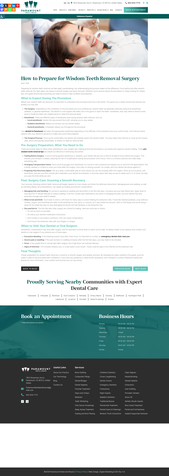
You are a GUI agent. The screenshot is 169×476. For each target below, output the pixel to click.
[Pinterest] (18, 6)
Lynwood (71, 299)
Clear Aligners (130, 372)
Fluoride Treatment (82, 389)
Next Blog (140, 269)
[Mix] (6, 10)
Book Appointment (136, 10)
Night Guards (105, 393)
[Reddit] (10, 6)
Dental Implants (131, 381)
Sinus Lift (128, 397)
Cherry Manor (95, 296)
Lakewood (59, 299)
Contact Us (118, 10)
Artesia (111, 299)
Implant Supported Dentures (136, 414)
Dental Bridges (81, 381)
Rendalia (82, 296)
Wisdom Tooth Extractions (110, 414)
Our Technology (59, 377)
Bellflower (120, 296)
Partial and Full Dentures (134, 409)
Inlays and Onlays (82, 393)
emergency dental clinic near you (115, 236)
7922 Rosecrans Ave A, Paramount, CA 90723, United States (97, 3)
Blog (111, 10)
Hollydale (44, 296)
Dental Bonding (131, 377)
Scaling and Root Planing (85, 414)
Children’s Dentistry (107, 372)
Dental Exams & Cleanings (110, 409)
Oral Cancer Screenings (84, 405)
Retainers (78, 397)
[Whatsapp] (10, 10)
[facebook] (143, 3)
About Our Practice (61, 372)
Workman (56, 296)
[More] (14, 10)
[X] (6, 6)
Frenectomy (105, 389)
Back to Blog (30, 269)
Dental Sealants (81, 385)
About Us (62, 10)
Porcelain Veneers (132, 393)
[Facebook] (2, 6)
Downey (109, 296)
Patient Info (90, 10)
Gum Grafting (130, 389)
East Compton (69, 296)
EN (65, 3)
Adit (123, 472)
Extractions (129, 385)
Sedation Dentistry (107, 397)
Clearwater (32, 296)
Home (55, 10)
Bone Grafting (80, 372)
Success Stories (102, 10)
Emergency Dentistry (108, 385)
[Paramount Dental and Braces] (35, 369)
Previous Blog (122, 269)
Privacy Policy (81, 472)
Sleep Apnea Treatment (84, 409)
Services (81, 10)
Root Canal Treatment (133, 405)
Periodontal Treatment (109, 405)
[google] (147, 3)
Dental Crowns (106, 381)
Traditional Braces (107, 401)
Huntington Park (134, 296)
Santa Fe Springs (97, 299)
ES (69, 3)
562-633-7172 (134, 3)
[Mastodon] (2, 10)
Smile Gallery (72, 10)
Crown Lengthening (108, 377)
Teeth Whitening (81, 401)
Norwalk (83, 299)
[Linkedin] (14, 6)
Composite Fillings (82, 377)
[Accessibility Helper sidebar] (2, 16)
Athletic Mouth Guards (134, 401)
